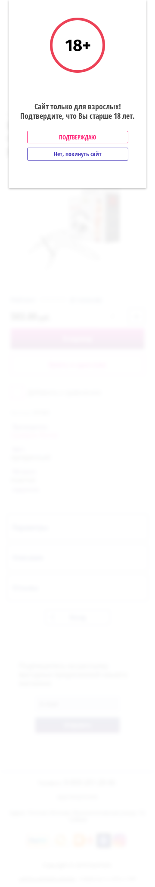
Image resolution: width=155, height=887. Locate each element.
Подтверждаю (77, 137)
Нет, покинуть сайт (78, 154)
